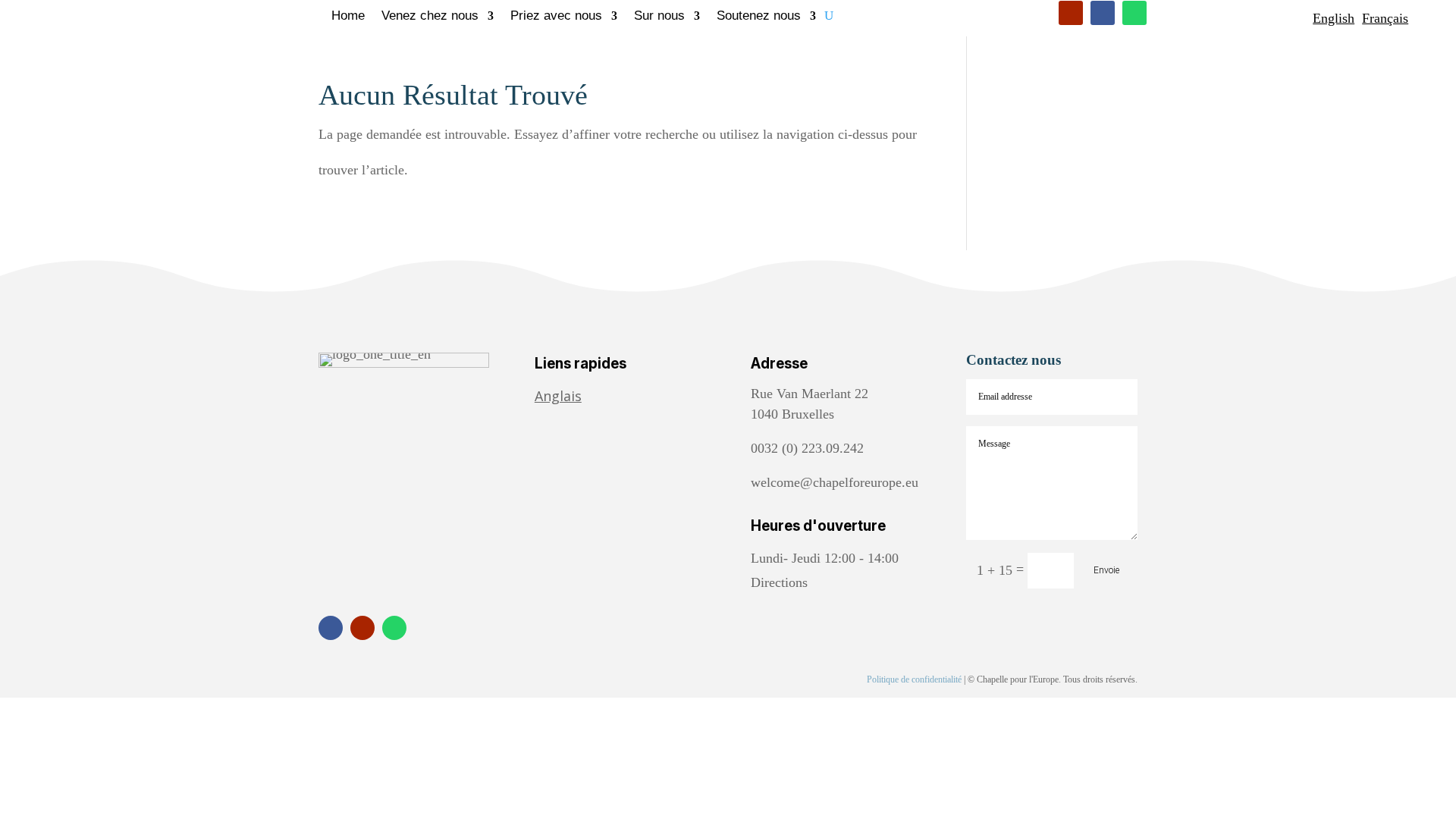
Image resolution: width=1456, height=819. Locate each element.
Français (1385, 18)
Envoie (1106, 570)
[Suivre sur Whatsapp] (1134, 13)
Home (348, 17)
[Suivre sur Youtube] (1071, 13)
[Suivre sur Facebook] (1102, 13)
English (1333, 18)
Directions (779, 582)
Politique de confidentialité (914, 679)
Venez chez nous (430, 17)
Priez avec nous (556, 17)
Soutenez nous (759, 17)
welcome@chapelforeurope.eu (834, 482)
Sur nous (659, 17)
